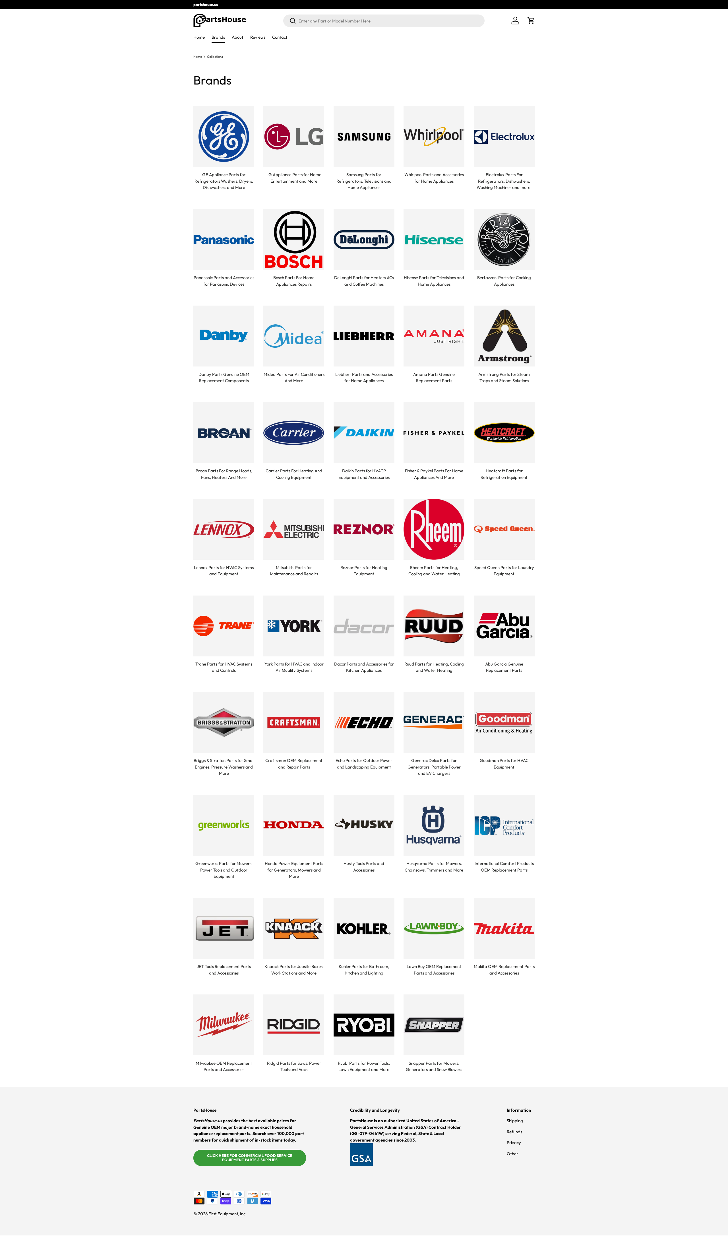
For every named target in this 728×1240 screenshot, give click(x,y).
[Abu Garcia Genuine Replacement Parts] (504, 626)
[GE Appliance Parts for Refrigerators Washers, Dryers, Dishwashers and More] (223, 136)
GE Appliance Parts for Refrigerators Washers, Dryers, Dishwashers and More (224, 181)
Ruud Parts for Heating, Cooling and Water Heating (434, 667)
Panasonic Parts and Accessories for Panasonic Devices (224, 281)
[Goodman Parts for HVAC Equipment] (504, 722)
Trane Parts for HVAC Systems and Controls (223, 667)
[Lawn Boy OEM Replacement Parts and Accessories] (434, 928)
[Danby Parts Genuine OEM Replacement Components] (223, 336)
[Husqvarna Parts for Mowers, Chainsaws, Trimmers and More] (434, 825)
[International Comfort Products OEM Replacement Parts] (504, 825)
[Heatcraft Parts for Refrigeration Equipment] (504, 432)
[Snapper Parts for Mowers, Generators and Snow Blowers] (434, 1024)
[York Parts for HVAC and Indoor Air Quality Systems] (293, 626)
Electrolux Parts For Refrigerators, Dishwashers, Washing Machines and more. (504, 181)
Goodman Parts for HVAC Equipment (504, 764)
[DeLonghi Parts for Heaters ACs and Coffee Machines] (364, 239)
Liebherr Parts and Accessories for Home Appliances (364, 378)
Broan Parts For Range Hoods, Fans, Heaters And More (224, 474)
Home (199, 37)
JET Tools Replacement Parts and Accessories (224, 970)
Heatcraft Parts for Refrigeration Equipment (504, 474)
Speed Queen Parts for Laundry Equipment (504, 571)
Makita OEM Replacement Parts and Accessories (504, 970)
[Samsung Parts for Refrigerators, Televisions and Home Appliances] (364, 136)
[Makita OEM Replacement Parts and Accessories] (504, 928)
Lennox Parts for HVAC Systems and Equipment (224, 571)
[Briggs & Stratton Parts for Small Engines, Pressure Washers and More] (223, 722)
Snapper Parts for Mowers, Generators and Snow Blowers (434, 1066)
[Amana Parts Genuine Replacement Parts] (434, 336)
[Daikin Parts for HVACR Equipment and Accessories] (364, 432)
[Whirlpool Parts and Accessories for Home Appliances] (434, 136)
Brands (218, 37)
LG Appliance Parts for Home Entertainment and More (293, 178)
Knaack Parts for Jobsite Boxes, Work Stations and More (294, 970)
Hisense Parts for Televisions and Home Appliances (434, 281)
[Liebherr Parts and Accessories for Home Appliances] (364, 336)
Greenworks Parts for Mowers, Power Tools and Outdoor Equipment (224, 870)
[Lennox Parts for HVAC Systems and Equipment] (223, 529)
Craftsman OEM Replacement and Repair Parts (293, 764)
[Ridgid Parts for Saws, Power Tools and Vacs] (293, 1024)
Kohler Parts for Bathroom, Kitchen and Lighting (364, 970)
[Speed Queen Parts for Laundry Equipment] (504, 529)
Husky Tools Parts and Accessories (364, 867)
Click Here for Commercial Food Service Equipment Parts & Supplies (249, 1157)
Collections (215, 56)
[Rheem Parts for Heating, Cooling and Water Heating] (434, 529)
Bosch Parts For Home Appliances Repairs (294, 281)
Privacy (514, 1142)
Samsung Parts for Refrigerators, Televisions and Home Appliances (364, 181)
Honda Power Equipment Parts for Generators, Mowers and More (294, 870)
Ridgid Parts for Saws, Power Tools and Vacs (294, 1066)
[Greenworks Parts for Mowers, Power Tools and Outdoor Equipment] (223, 825)
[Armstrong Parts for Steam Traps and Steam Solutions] (504, 336)
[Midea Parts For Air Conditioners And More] (293, 336)
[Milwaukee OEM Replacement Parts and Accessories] (223, 1024)
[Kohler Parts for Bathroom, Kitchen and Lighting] (364, 928)
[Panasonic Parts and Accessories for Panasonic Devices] (223, 239)
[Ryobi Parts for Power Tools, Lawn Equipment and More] (364, 1024)
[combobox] (384, 21)
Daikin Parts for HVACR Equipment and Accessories (364, 474)
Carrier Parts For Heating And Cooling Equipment (294, 474)
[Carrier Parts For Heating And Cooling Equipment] (293, 432)
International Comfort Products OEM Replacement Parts (504, 867)
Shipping (515, 1120)
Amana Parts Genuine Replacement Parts (434, 378)
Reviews (257, 37)
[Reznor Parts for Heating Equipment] (364, 529)
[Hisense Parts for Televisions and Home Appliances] (434, 239)
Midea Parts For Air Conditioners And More (294, 378)
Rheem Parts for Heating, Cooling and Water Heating (434, 571)
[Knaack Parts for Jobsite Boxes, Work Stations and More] (293, 928)
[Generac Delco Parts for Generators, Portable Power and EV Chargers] (434, 722)
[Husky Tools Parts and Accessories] (364, 825)
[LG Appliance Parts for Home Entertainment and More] (293, 136)
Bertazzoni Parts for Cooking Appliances (504, 281)
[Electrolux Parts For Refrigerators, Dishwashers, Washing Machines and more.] (504, 136)
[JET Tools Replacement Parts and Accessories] (223, 928)
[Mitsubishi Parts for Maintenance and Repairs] (293, 529)
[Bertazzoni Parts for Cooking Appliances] (504, 239)
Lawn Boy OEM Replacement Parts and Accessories (434, 970)
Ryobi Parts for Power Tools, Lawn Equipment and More (364, 1066)
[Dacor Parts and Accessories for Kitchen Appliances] (364, 626)
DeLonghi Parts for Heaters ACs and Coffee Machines (364, 281)
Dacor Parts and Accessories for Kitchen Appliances (364, 667)
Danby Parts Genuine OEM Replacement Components (223, 378)
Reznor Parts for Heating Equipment (363, 571)
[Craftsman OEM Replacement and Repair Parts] (293, 722)
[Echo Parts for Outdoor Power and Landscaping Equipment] (364, 722)
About (237, 37)
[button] (531, 20)
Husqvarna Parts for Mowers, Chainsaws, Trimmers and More (434, 867)
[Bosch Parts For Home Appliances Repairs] (293, 239)
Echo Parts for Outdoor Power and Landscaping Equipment (364, 764)
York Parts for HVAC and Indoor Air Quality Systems (294, 667)
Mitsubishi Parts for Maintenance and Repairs (294, 571)
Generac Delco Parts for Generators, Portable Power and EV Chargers (434, 767)
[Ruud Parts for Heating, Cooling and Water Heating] (434, 626)
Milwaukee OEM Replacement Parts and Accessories (224, 1066)
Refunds (514, 1131)
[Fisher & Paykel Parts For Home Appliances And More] (434, 432)
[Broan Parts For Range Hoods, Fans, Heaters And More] (223, 432)
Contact (280, 37)
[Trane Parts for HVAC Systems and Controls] (223, 626)
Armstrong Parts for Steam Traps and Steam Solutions (504, 378)
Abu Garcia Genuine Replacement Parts (504, 667)
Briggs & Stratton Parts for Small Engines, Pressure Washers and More (224, 767)
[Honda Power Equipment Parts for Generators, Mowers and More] (293, 825)
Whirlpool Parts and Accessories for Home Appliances (434, 178)
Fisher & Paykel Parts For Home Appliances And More (434, 474)
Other (512, 1153)
